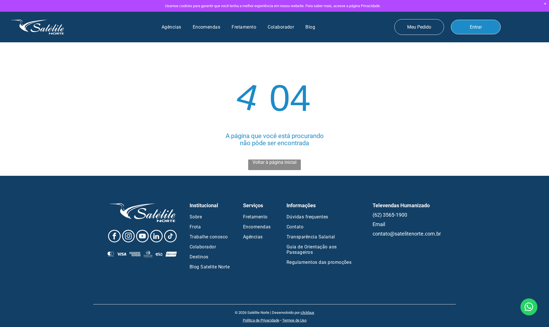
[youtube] (142, 237)
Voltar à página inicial (274, 162)
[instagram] (128, 237)
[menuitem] (171, 27)
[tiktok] (170, 237)
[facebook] (114, 237)
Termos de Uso (294, 320)
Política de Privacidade (261, 320)
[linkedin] (156, 237)
